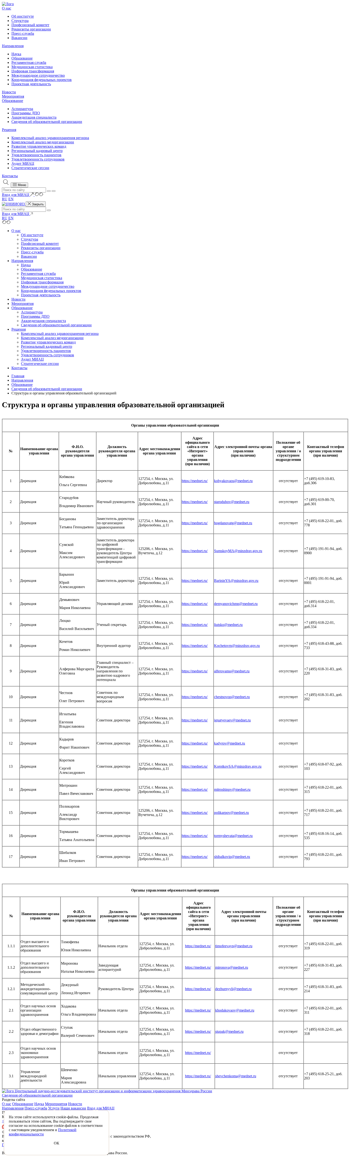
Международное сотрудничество (38, 75)
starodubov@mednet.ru (231, 502)
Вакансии (19, 38)
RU (4, 199)
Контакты (10, 176)
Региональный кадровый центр (37, 151)
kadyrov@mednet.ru (229, 743)
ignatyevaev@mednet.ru (232, 720)
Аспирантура (22, 109)
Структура (20, 21)
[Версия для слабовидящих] (39, 195)
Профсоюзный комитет (30, 25)
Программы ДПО (25, 113)
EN (11, 199)
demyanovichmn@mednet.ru (236, 604)
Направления (13, 46)
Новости (9, 92)
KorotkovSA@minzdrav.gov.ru (237, 766)
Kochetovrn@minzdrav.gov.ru (237, 646)
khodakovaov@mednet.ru (234, 1010)
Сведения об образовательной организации (46, 122)
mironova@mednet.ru (231, 967)
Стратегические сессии (30, 168)
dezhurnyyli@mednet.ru (233, 989)
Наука (16, 54)
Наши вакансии (73, 1108)
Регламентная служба (28, 62)
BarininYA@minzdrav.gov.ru (236, 581)
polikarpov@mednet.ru (231, 813)
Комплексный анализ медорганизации (42, 142)
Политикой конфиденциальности (42, 1132)
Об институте (22, 16)
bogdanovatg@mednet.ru (233, 523)
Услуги (54, 1108)
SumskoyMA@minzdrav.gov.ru (238, 551)
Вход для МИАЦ (101, 1108)
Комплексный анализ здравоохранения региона (50, 138)
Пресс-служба (22, 33)
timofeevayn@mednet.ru (233, 946)
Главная (17, 376)
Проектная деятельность (31, 84)
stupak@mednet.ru (229, 1031)
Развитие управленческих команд (38, 146)
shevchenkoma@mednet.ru (235, 1076)
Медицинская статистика (32, 67)
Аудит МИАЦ (22, 163)
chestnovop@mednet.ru (232, 697)
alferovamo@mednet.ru (232, 671)
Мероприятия (13, 96)
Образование (22, 58)
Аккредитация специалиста (33, 117)
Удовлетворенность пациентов (36, 155)
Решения (9, 130)
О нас (6, 8)
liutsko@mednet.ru (228, 625)
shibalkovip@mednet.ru (232, 857)
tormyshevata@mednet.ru (233, 836)
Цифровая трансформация (32, 71)
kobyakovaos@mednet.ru (233, 481)
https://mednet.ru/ (195, 481)
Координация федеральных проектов (41, 80)
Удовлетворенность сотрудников (38, 159)
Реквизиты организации (31, 29)
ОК (56, 1143)
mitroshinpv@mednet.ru (232, 789)
